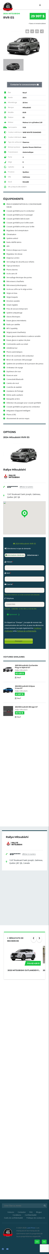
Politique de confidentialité (26, 631)
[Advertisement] (24, 746)
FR (44, 1242)
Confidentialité (30, 1215)
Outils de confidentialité (13, 1218)
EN (37, 1242)
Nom (8, 573)
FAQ (31, 1212)
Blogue (39, 1212)
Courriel (9, 584)
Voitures (10, 1212)
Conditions (17, 1215)
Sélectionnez (32, 555)
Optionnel (13, 614)
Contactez (22, 1212)
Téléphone (10, 598)
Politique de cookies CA (36, 1218)
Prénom (9, 562)
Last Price (30, 1228)
